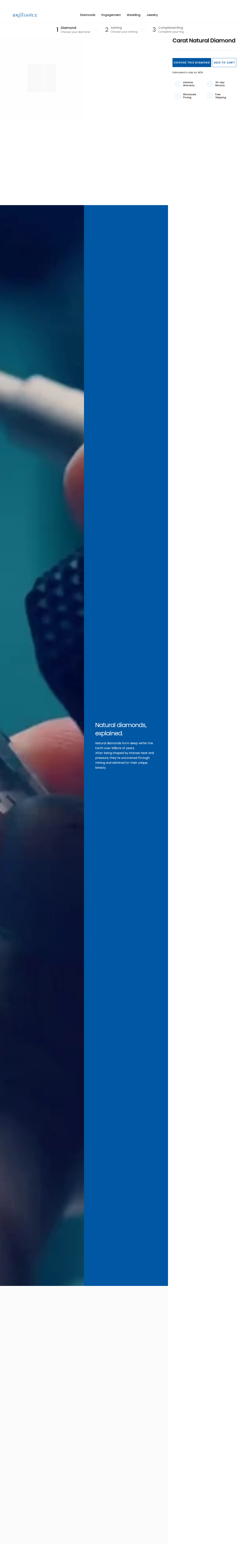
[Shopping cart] (225, 15)
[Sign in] (219, 15)
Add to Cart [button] (224, 62)
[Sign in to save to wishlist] (211, 15)
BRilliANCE (25, 15)
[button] (191, 62)
